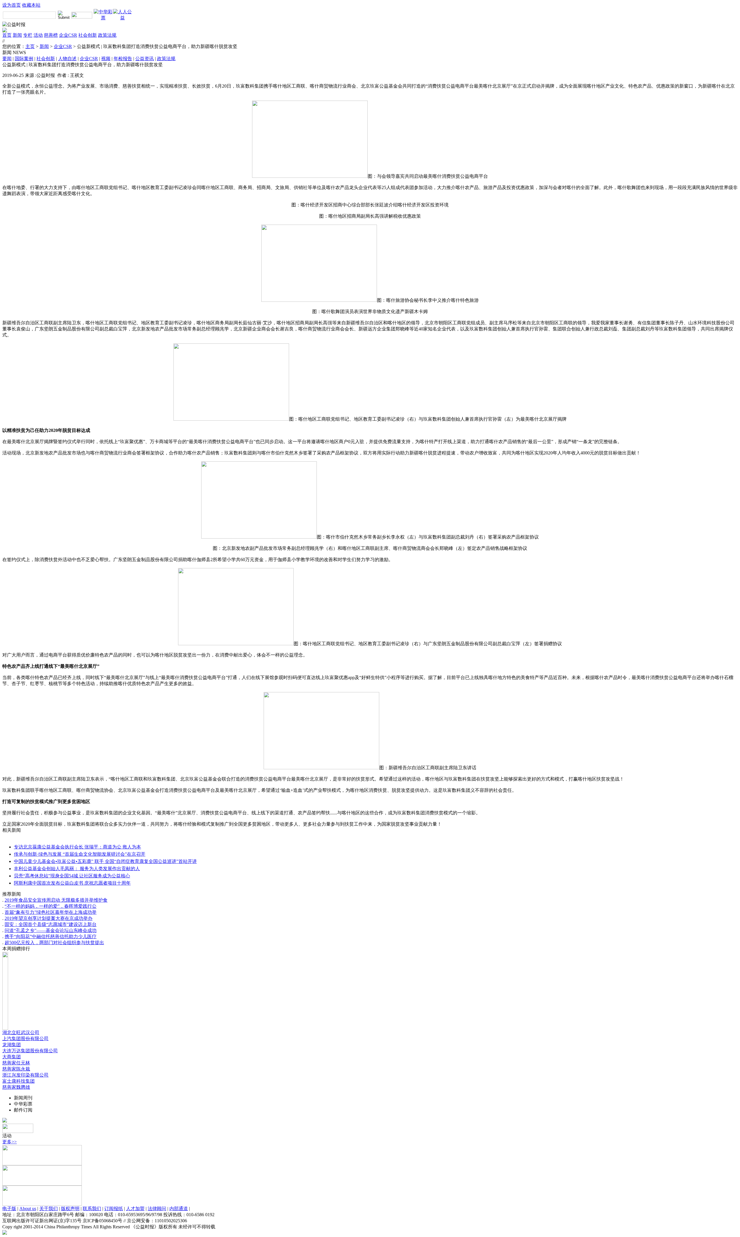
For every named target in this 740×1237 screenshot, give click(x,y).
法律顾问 (157, 1208)
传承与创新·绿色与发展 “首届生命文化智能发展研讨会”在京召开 (79, 854)
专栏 (27, 35)
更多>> (9, 1141)
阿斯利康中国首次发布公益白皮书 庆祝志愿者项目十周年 (72, 883)
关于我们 (48, 1208)
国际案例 (24, 58)
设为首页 (11, 5)
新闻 (17, 35)
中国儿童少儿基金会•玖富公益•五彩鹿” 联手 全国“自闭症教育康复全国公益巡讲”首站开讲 (105, 861)
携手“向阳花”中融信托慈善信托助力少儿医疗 (51, 936)
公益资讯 (144, 58)
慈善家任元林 (16, 1062)
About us (27, 1208)
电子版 (9, 1208)
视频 (105, 58)
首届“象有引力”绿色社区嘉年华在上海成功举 (51, 912)
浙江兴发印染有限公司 (25, 1075)
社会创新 (87, 35)
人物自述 (67, 58)
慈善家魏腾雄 (16, 1087)
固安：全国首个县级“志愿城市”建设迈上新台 (51, 924)
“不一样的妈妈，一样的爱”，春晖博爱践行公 (51, 906)
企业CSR (68, 35)
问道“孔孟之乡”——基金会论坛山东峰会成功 (51, 930)
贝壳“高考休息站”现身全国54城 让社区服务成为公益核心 (72, 875)
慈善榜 (51, 35)
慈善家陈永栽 (16, 1068)
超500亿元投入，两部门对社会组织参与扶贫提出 (54, 942)
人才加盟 (135, 1208)
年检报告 (123, 58)
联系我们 (92, 1208)
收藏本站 (31, 5)
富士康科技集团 (18, 1081)
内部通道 (178, 1208)
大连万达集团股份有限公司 (30, 1050)
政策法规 (107, 35)
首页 (7, 35)
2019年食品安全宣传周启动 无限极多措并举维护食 (56, 900)
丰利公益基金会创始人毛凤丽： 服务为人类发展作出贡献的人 (77, 868)
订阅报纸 (113, 1208)
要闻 (7, 58)
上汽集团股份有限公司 (25, 1038)
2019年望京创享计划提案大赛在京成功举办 (48, 918)
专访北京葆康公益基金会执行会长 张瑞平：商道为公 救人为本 (77, 846)
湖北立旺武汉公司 (20, 1032)
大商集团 (11, 1056)
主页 (30, 46)
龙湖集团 (11, 1044)
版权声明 (70, 1208)
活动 (38, 35)
